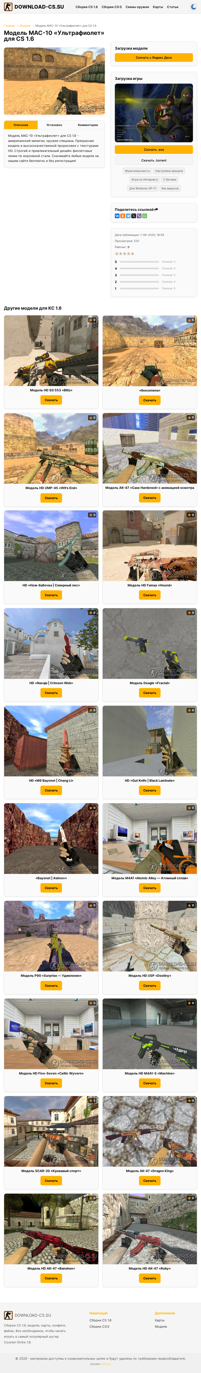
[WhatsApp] (144, 216)
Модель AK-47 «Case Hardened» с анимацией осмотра (149, 488)
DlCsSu (106, 1364)
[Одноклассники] (122, 216)
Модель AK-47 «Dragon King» (150, 1171)
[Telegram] (128, 216)
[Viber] (139, 216)
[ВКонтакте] (117, 216)
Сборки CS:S (112, 7)
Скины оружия (137, 7)
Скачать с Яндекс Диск (154, 57)
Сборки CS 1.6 (87, 7)
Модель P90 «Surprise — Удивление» (51, 976)
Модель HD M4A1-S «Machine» (150, 1073)
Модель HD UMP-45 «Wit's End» (51, 488)
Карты (158, 7)
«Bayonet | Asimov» (51, 878)
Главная (9, 25)
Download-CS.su (39, 7)
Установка (54, 125)
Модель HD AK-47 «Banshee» (51, 1268)
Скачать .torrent (153, 160)
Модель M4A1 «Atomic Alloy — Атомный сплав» (149, 878)
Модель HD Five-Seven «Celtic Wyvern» (51, 1073)
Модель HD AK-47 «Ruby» (150, 1268)
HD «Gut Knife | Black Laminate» (150, 780)
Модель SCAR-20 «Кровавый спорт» (51, 1171)
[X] (133, 216)
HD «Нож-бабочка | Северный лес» (51, 585)
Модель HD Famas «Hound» (150, 585)
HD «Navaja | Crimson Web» (51, 683)
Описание (21, 125)
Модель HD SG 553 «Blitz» (51, 390)
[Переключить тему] (193, 6)
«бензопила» (149, 391)
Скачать (51, 400)
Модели (25, 25)
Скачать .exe (154, 150)
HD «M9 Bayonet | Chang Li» (51, 780)
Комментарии (88, 125)
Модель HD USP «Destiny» (150, 976)
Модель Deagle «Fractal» (150, 683)
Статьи (172, 7)
